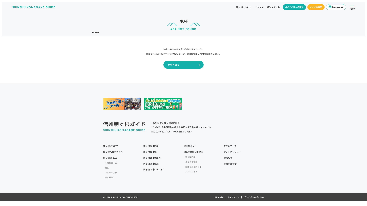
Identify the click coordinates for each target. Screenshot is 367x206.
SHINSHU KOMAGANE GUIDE (33, 7)
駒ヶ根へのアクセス (112, 151)
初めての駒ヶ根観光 (294, 7)
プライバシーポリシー (254, 197)
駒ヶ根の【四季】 (152, 145)
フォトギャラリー (232, 151)
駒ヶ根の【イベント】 (154, 169)
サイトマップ (233, 197)
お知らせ (228, 157)
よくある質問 (316, 7)
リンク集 (219, 197)
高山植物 (109, 177)
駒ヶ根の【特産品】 (153, 157)
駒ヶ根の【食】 (150, 151)
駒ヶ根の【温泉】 (152, 163)
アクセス (259, 7)
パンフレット (191, 171)
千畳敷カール (111, 162)
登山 (107, 167)
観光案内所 (190, 157)
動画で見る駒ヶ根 (193, 166)
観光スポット (273, 7)
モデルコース (230, 145)
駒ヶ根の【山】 (110, 157)
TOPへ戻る (173, 64)
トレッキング (111, 172)
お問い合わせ (230, 163)
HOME (95, 32)
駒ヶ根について (243, 7)
